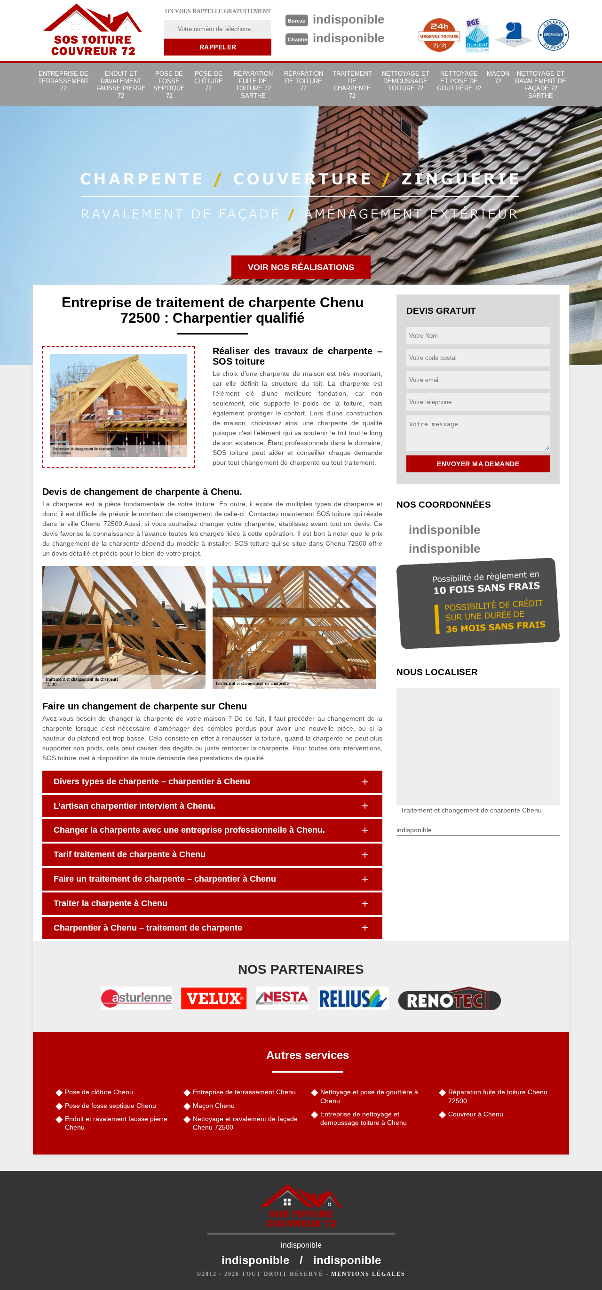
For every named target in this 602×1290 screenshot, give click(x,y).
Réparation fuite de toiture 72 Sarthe (253, 84)
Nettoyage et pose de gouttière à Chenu (369, 1096)
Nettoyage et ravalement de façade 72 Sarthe (540, 84)
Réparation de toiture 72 (303, 81)
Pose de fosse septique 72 (169, 84)
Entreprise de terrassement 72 (63, 81)
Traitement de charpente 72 (352, 84)
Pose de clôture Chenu (99, 1092)
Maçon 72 (498, 77)
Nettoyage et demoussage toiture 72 (405, 81)
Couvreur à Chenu (475, 1114)
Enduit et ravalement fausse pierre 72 (121, 84)
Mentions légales (368, 1274)
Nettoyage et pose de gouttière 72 (459, 81)
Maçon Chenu (214, 1105)
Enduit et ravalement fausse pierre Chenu (116, 1123)
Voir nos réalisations (301, 267)
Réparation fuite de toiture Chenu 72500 (497, 1096)
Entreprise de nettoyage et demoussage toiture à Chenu (363, 1118)
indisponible (444, 530)
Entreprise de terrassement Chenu (244, 1092)
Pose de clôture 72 (208, 81)
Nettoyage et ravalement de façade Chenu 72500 (245, 1123)
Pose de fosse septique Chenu (110, 1105)
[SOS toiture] (92, 30)
